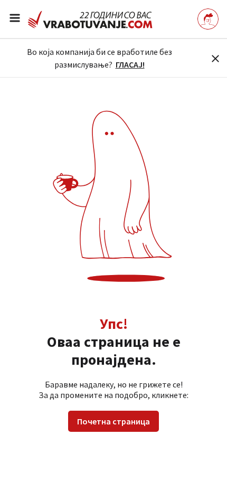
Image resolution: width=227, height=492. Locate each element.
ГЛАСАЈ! (130, 64)
